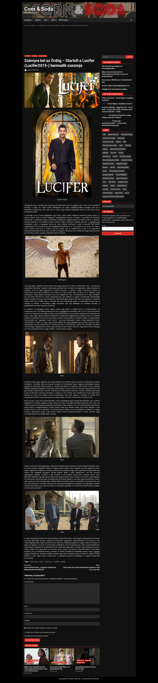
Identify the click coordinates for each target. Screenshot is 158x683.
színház (105, 189)
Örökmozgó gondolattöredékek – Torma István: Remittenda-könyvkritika (114, 123)
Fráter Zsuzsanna (108, 98)
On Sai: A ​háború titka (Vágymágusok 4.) (116, 85)
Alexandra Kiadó (126, 134)
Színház (37, 20)
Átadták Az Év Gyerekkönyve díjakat (114, 89)
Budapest (121, 138)
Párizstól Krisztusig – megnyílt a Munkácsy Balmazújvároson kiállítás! (40, 567)
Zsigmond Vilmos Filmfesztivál (113, 196)
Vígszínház (119, 193)
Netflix (112, 167)
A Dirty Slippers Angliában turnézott (120, 104)
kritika (121, 153)
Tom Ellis (62, 562)
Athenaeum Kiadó (109, 138)
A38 (104, 134)
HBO (121, 145)
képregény (106, 156)
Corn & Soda (38, 9)
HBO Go (128, 145)
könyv (115, 156)
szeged (105, 185)
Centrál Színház (108, 142)
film (124, 142)
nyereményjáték (122, 167)
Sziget (112, 185)
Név (26, 606)
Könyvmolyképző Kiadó (111, 160)
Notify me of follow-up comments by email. (40, 632)
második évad (95, 222)
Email (103, 225)
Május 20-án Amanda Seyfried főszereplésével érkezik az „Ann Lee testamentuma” (36, 656)
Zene (45, 20)
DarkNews (85, 679)
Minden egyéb (63, 20)
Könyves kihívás (125, 156)
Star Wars (112, 182)
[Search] (131, 20)
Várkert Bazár (107, 193)
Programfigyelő (121, 175)
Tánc (124, 189)
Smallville (56, 562)
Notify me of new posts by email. (37, 636)
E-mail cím (28, 613)
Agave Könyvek (113, 134)
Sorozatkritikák (42, 56)
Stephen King (122, 182)
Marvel (105, 167)
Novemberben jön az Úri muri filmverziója (88, 656)
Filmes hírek (29, 660)
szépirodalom (122, 185)
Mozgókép (27, 20)
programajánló (108, 175)
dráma (118, 142)
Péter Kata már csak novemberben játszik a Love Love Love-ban (81, 567)
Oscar (105, 171)
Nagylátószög (29, 662)
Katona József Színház (117, 149)
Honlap (26, 620)
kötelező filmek (126, 160)
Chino (29, 70)
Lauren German (33, 562)
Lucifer (41, 562)
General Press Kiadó (110, 145)
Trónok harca (115, 189)
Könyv (53, 20)
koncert (113, 153)
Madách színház (108, 164)
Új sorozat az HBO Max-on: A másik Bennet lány (62, 656)
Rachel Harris (48, 562)
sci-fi (104, 182)
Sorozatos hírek (63, 662)
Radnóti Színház (108, 178)
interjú (105, 149)
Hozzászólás (29, 582)
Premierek (34, 56)
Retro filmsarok (121, 178)
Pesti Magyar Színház (116, 171)
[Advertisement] (79, 40)
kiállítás (105, 153)
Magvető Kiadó (121, 164)
